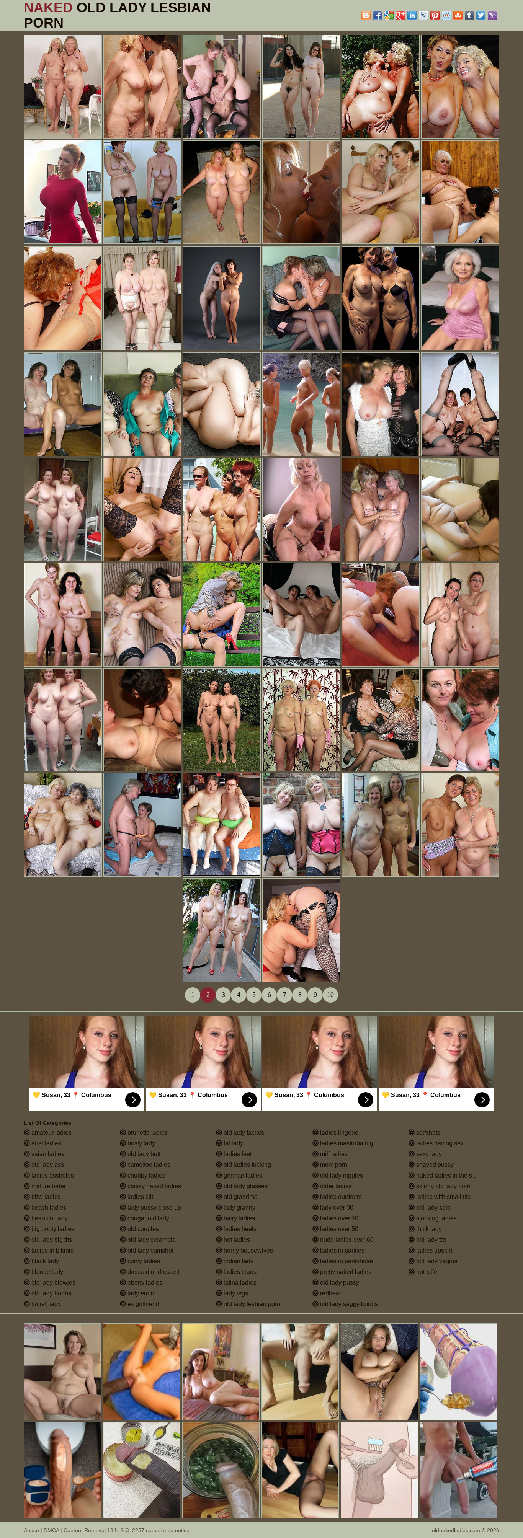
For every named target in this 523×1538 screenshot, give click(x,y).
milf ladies (333, 1154)
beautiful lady (49, 1218)
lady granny (238, 1207)
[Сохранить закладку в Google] (389, 15)
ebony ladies (144, 1282)
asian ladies (47, 1154)
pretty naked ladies (345, 1272)
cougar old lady (147, 1218)
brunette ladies (147, 1132)
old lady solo (433, 1207)
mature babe (47, 1186)
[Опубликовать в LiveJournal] (423, 15)
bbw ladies (45, 1197)
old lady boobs (50, 1293)
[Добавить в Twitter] (480, 15)
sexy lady (428, 1154)
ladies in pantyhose (346, 1261)
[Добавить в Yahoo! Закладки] (492, 15)
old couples (142, 1229)
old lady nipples (341, 1175)
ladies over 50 (338, 1229)
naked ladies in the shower (452, 1175)
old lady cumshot (149, 1250)
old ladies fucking (246, 1164)
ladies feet (237, 1154)
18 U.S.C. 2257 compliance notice (148, 1530)
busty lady (140, 1143)
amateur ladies (51, 1132)
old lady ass (47, 1164)
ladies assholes (52, 1175)
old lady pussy (339, 1282)
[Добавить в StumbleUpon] (458, 15)
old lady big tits (51, 1239)
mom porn (333, 1164)
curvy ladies (143, 1261)
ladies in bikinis (52, 1250)
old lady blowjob (53, 1282)
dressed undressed (153, 1272)
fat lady (232, 1143)
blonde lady (46, 1272)
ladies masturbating (346, 1143)
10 (330, 995)
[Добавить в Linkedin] (412, 15)
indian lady (237, 1261)
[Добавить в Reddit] (446, 15)
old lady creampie (151, 1239)
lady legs (235, 1293)
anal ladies (45, 1143)
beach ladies (48, 1207)
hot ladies (236, 1239)
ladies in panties (341, 1250)
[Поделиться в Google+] (400, 15)
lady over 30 (336, 1207)
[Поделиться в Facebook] (377, 15)
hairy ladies (238, 1218)
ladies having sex (439, 1143)
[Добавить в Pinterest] (435, 15)
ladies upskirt (433, 1250)
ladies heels (239, 1229)
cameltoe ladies (148, 1164)
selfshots (427, 1132)
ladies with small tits (443, 1197)
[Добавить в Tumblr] (469, 15)
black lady (44, 1261)
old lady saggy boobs (348, 1304)
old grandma (240, 1197)
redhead (331, 1293)
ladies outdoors (340, 1197)
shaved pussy (434, 1164)
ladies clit (139, 1197)
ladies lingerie (338, 1132)
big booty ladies (52, 1229)
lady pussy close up (153, 1207)
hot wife (426, 1272)
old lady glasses (245, 1186)
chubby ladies (145, 1175)
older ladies (335, 1186)
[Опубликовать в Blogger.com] (366, 15)
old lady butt (143, 1154)
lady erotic (140, 1293)
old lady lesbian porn (251, 1304)
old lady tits (431, 1239)
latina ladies (239, 1282)
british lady (45, 1304)
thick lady (428, 1229)
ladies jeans (239, 1272)
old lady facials (243, 1132)
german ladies (242, 1175)
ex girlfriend (142, 1304)
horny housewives (247, 1250)
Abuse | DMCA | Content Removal (65, 1530)
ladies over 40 (338, 1218)
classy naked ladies (153, 1186)
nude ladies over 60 (346, 1239)
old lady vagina (436, 1261)
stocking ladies (436, 1218)
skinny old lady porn (443, 1186)
